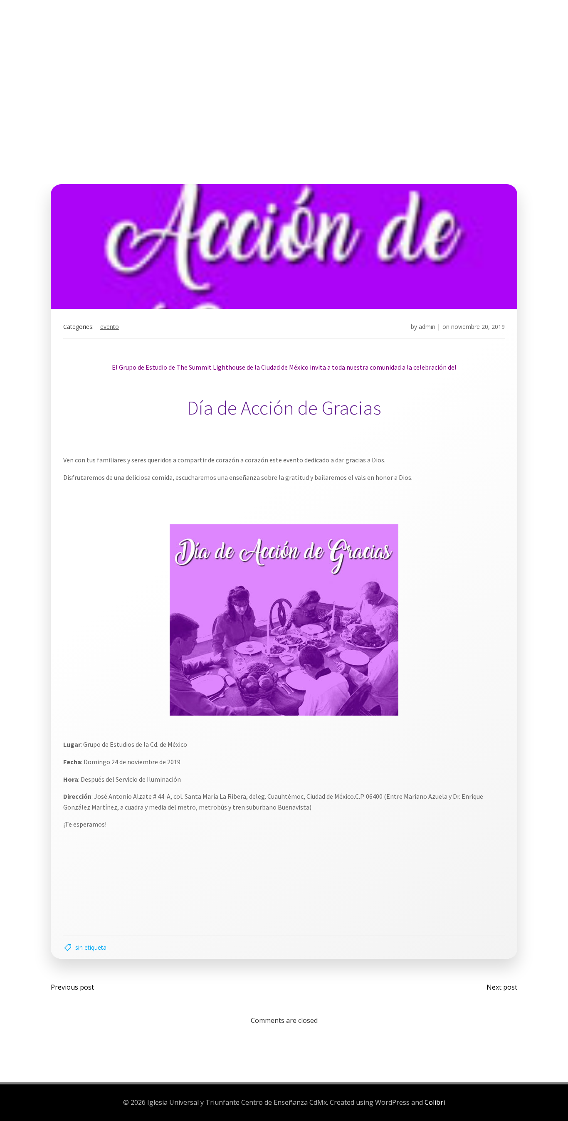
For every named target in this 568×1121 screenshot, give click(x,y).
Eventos (279, 37)
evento (109, 327)
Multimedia (391, 37)
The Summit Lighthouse (202, 37)
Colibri (435, 1102)
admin (427, 327)
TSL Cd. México (116, 37)
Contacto (451, 37)
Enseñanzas (329, 37)
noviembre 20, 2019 (478, 327)
